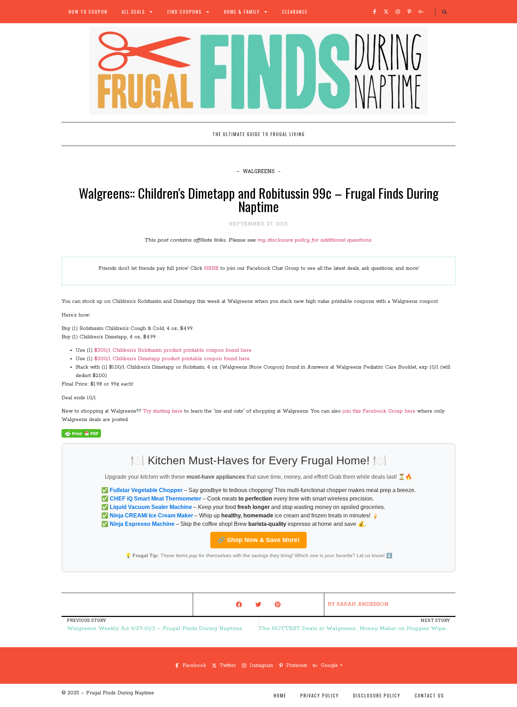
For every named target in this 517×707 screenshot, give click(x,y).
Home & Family (242, 11)
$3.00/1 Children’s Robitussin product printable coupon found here (171, 350)
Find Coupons (184, 11)
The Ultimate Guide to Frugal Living (258, 134)
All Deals (133, 11)
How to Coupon (88, 11)
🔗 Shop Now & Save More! (258, 539)
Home (280, 695)
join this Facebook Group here (379, 411)
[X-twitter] (386, 12)
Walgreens (259, 171)
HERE (211, 268)
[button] (444, 12)
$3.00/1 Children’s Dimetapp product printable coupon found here (172, 359)
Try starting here (163, 411)
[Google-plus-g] (421, 12)
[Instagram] (398, 12)
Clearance (295, 11)
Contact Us (429, 695)
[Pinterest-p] (409, 12)
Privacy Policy (319, 695)
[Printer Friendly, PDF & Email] (81, 436)
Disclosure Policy (377, 695)
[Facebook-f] (374, 12)
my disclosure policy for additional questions (314, 240)
